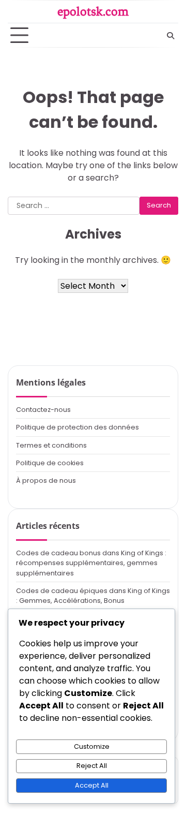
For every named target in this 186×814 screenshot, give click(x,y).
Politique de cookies (50, 462)
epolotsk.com (93, 11)
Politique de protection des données (77, 427)
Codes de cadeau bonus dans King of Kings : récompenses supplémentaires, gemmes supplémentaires (91, 563)
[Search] (170, 35)
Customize (92, 746)
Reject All (91, 765)
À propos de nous (46, 480)
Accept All (92, 785)
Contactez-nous (43, 409)
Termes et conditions (51, 445)
